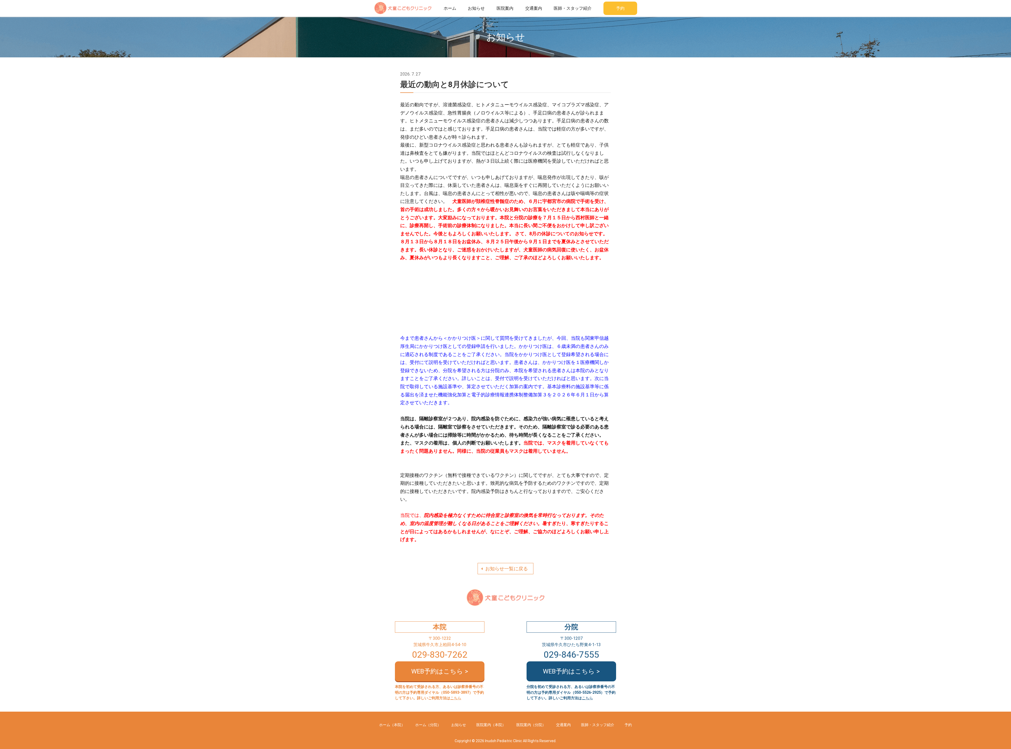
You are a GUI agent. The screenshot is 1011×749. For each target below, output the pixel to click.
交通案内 (533, 8)
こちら (455, 698)
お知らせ (476, 8)
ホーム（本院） (392, 725)
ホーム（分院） (428, 725)
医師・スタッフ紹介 (573, 8)
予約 (620, 8)
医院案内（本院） (491, 725)
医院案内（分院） (531, 725)
